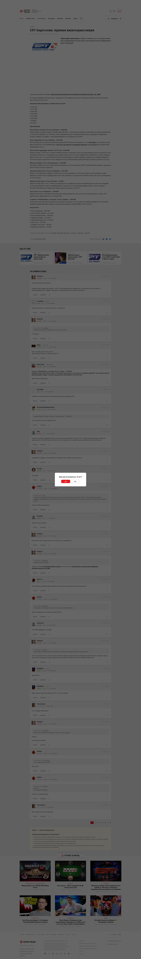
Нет (75, 481)
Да (66, 481)
